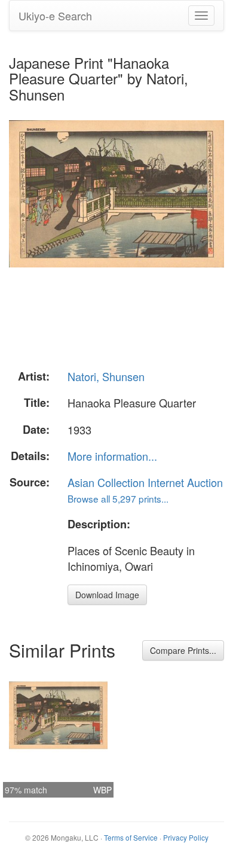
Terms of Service (131, 837)
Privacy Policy (186, 837)
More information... (112, 456)
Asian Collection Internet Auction (145, 482)
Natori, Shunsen (106, 376)
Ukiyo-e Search (55, 15)
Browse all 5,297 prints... (118, 498)
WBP (102, 790)
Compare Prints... (183, 650)
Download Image (107, 595)
